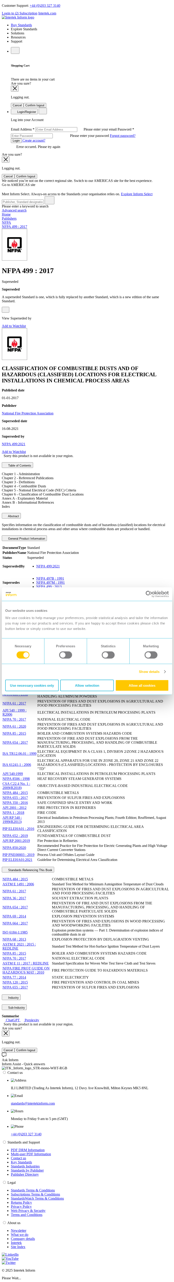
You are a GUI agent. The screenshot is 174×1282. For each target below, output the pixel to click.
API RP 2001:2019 (16, 841)
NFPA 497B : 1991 (50, 578)
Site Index (18, 1247)
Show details (149, 672)
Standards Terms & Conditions (33, 1190)
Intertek (16, 1243)
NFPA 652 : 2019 (15, 836)
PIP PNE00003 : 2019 (18, 855)
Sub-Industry (16, 1007)
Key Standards (21, 1162)
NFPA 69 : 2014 (14, 916)
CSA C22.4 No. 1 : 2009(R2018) (16, 786)
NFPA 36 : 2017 (14, 898)
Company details (23, 1239)
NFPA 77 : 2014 (14, 977)
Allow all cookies (142, 685)
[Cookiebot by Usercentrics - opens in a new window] (149, 594)
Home (6, 214)
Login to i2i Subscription (19, 13)
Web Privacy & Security (28, 1211)
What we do (19, 1235)
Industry (13, 997)
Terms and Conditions (26, 1215)
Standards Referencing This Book (29, 870)
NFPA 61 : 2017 (14, 703)
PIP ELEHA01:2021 (17, 860)
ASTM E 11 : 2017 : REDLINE (25, 963)
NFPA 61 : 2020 (14, 726)
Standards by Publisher (27, 1170)
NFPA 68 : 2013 (14, 939)
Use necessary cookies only (32, 685)
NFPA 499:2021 (13, 444)
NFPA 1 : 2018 (13, 813)
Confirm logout (34, 105)
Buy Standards (21, 25)
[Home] (18, 17)
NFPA (6, 222)
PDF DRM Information (28, 1150)
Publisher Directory (25, 1174)
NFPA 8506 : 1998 (16, 779)
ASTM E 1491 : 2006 (18, 884)
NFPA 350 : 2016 (15, 803)
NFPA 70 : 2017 (14, 719)
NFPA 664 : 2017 (15, 923)
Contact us (18, 1158)
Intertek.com (47, 13)
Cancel (17, 105)
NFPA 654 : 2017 (15, 742)
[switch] (65, 655)
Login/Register (26, 112)
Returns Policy (21, 1202)
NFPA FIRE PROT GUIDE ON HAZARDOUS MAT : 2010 (26, 970)
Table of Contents (19, 465)
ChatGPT (13, 1020)
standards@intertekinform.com (33, 1103)
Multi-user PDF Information (31, 1154)
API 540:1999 (12, 774)
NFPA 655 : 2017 (15, 798)
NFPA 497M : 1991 (50, 582)
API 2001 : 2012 (14, 808)
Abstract (13, 516)
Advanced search (14, 210)
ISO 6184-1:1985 (15, 932)
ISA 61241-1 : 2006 (16, 765)
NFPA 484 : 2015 (15, 793)
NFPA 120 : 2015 (15, 982)
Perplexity (31, 1020)
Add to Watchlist (14, 326)
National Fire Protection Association (27, 413)
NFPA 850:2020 (14, 848)
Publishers (9, 218)
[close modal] (15, 89)
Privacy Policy (21, 1206)
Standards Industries (25, 1166)
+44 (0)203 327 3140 (45, 5)
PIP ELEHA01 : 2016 (18, 829)
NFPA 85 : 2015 (14, 733)
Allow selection (87, 685)
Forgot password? (122, 136)
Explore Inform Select (136, 194)
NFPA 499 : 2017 (14, 227)
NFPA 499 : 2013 (49, 587)
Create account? (33, 140)
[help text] (5, 310)
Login (16, 140)
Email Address (64, 129)
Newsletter (18, 1230)
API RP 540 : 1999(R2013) (12, 820)
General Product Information (26, 538)
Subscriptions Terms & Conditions (35, 1194)
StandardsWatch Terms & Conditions (37, 1198)
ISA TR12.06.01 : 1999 (19, 753)
